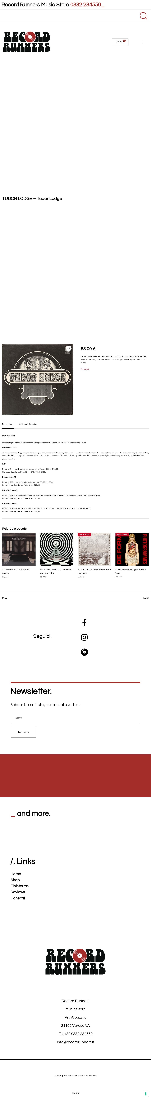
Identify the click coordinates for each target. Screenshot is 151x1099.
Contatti (18, 898)
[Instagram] (84, 637)
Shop (15, 880)
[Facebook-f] (84, 622)
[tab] (8, 426)
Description (7, 424)
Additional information (28, 424)
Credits (75, 1093)
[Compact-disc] (84, 652)
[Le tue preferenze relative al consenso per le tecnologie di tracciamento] (146, 1094)
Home (16, 874)
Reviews (18, 892)
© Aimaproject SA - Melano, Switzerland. (75, 1075)
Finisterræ (20, 886)
